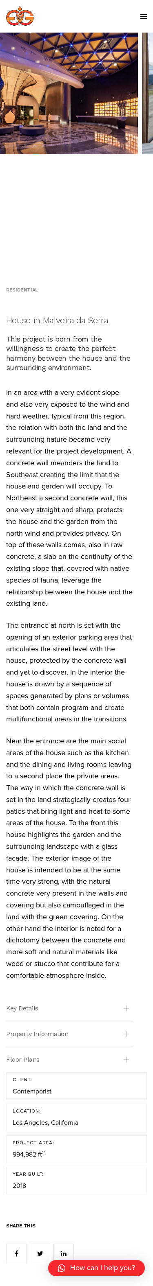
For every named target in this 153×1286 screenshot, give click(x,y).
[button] (96, 1268)
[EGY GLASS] (20, 16)
